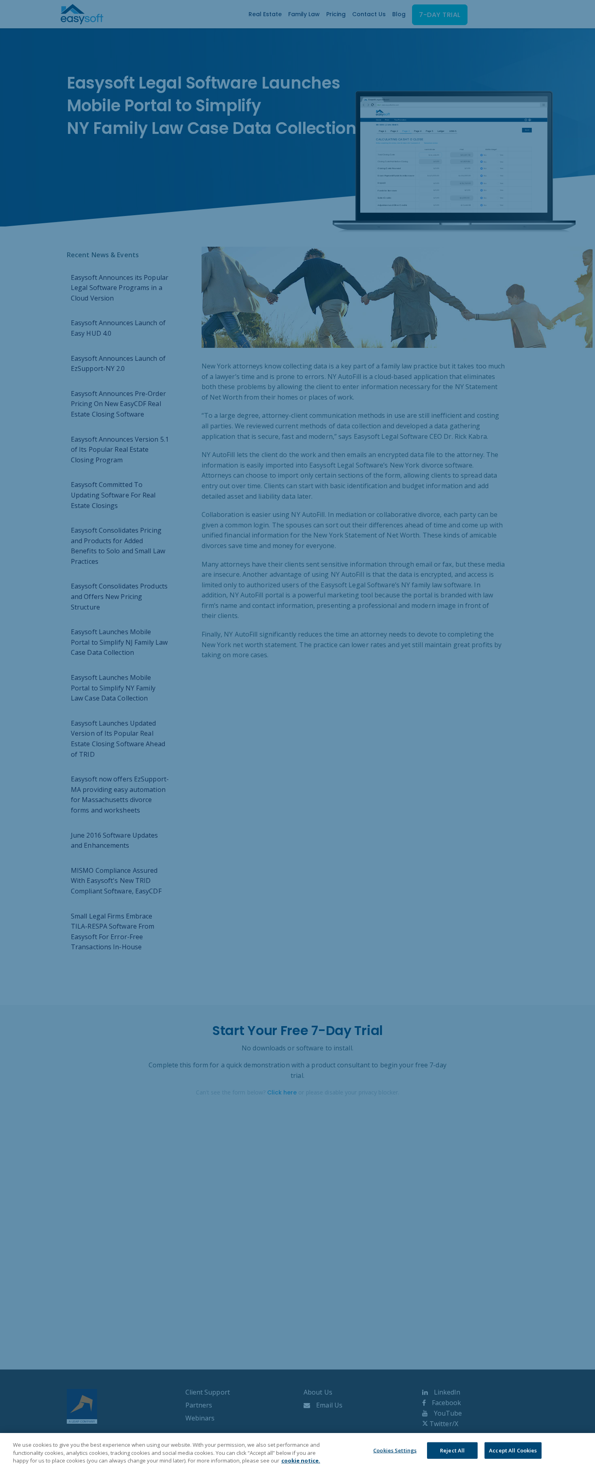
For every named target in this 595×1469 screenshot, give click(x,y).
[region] (297, 1451)
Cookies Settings (394, 1450)
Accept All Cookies (513, 1450)
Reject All (452, 1450)
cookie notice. (300, 1460)
